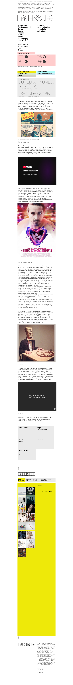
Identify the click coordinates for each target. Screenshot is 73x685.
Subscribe (22, 46)
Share (20, 45)
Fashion (21, 33)
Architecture (23, 25)
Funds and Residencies (44, 73)
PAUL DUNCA (36, 96)
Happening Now (42, 71)
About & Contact (43, 27)
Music (20, 37)
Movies (21, 35)
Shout (20, 50)
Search (21, 48)
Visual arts (22, 40)
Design (20, 31)
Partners (40, 25)
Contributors (42, 29)
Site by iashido (40, 672)
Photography (23, 39)
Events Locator (23, 73)
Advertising (41, 31)
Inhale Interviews (23, 71)
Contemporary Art (25, 27)
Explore (40, 439)
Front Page (27, 96)
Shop (20, 75)
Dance (20, 29)
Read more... (50, 492)
